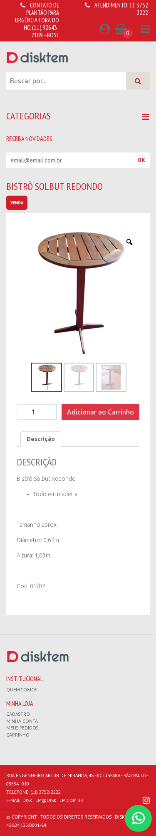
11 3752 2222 (138, 9)
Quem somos (21, 689)
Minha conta (22, 721)
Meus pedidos (22, 727)
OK (142, 160)
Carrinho (18, 734)
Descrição (41, 439)
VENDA (16, 202)
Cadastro (18, 714)
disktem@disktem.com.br (52, 800)
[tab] (40, 439)
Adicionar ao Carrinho (100, 412)
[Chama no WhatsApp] (138, 818)
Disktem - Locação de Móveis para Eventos (37, 57)
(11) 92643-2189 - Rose (45, 31)
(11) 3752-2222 (45, 792)
